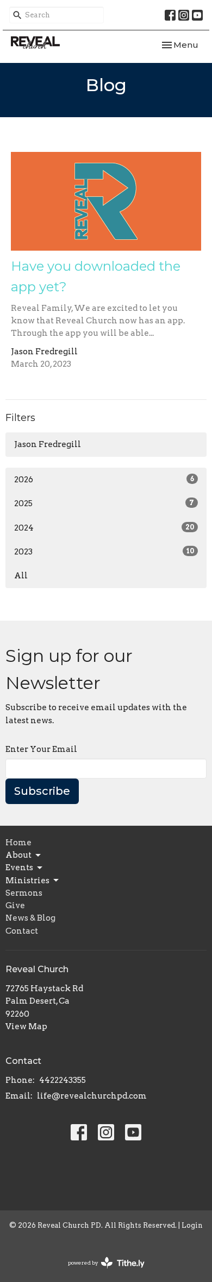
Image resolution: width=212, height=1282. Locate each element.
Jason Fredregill (47, 444)
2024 (104, 528)
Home (18, 842)
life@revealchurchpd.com (92, 1096)
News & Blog (30, 918)
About (18, 855)
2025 (104, 503)
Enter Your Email (41, 749)
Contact (21, 931)
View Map (26, 1026)
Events (19, 867)
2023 (104, 552)
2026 (104, 479)
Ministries (27, 880)
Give (15, 905)
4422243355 (62, 1080)
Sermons (23, 893)
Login (192, 1225)
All (21, 576)
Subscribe (42, 791)
